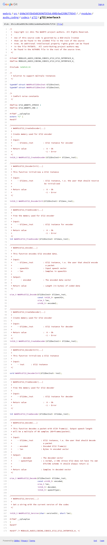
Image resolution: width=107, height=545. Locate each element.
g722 (34, 17)
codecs (25, 17)
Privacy (24, 540)
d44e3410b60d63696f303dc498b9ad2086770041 (48, 13)
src (15, 13)
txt (95, 540)
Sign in (101, 4)
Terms (32, 540)
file (60, 24)
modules (86, 13)
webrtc (7, 13)
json (102, 540)
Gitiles (17, 540)
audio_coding (11, 17)
